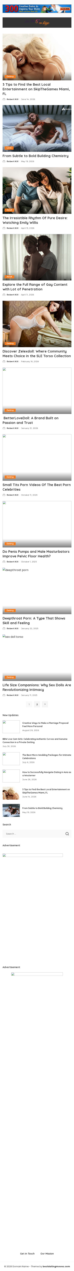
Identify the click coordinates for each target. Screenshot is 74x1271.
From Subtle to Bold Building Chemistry (35, 156)
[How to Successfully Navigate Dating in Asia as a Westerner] (11, 776)
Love (9, 148)
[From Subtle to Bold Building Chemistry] (37, 128)
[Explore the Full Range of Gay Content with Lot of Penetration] (37, 257)
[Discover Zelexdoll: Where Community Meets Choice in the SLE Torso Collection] (37, 324)
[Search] (67, 22)
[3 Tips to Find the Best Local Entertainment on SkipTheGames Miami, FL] (37, 57)
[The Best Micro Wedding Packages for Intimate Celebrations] (11, 758)
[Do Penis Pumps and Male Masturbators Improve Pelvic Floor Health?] (37, 524)
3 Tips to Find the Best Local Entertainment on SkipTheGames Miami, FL (36, 89)
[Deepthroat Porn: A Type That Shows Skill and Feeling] (37, 591)
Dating (10, 76)
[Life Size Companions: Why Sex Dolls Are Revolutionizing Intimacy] (37, 657)
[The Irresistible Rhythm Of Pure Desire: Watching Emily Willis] (37, 190)
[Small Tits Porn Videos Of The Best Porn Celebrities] (37, 457)
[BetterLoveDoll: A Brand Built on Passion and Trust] (37, 390)
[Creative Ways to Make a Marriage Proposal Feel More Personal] (11, 726)
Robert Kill (13, 99)
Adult (9, 210)
